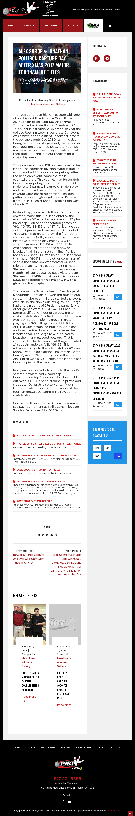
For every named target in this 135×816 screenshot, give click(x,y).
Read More (29, 696)
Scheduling (29, 25)
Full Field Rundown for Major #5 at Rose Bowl (47, 435)
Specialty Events (48, 747)
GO (118, 297)
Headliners (34, 79)
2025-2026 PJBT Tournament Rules (38, 469)
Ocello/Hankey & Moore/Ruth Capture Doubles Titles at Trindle (30, 681)
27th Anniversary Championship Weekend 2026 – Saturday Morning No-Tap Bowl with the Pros (106, 318)
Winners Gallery (55, 104)
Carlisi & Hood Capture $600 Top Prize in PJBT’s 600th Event (64, 685)
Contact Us (115, 747)
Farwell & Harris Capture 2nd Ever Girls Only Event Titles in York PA (28, 558)
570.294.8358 (67, 778)
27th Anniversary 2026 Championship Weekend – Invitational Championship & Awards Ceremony (107, 388)
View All (118, 261)
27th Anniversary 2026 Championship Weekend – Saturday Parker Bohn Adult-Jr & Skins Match (107, 353)
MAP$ (93, 25)
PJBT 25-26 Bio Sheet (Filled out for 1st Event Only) (49, 443)
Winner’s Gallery (83, 747)
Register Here (51, 25)
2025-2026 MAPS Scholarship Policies (41, 481)
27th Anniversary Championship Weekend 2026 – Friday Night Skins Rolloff (106, 283)
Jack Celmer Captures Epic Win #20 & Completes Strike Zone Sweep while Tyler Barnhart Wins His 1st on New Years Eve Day (66, 564)
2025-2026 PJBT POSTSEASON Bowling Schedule (47, 455)
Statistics (73, 25)
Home (10, 25)
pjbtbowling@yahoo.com (67, 783)
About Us (100, 747)
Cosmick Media (114, 810)
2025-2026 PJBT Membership (34, 501)
